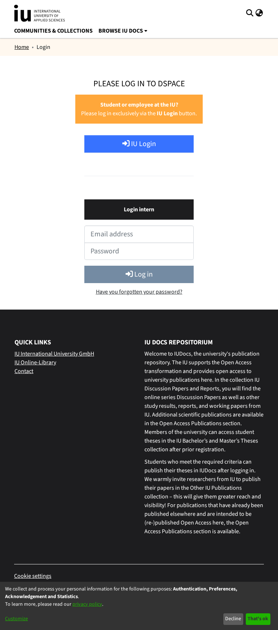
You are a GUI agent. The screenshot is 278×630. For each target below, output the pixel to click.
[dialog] (139, 606)
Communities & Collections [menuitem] (53, 31)
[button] (249, 13)
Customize (16, 618)
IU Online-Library (35, 362)
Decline (233, 618)
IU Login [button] (143, 144)
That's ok (258, 618)
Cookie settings (32, 576)
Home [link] (21, 47)
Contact (23, 371)
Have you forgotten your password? (139, 292)
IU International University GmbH (54, 354)
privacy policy (87, 604)
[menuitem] (122, 30)
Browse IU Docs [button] (120, 31)
